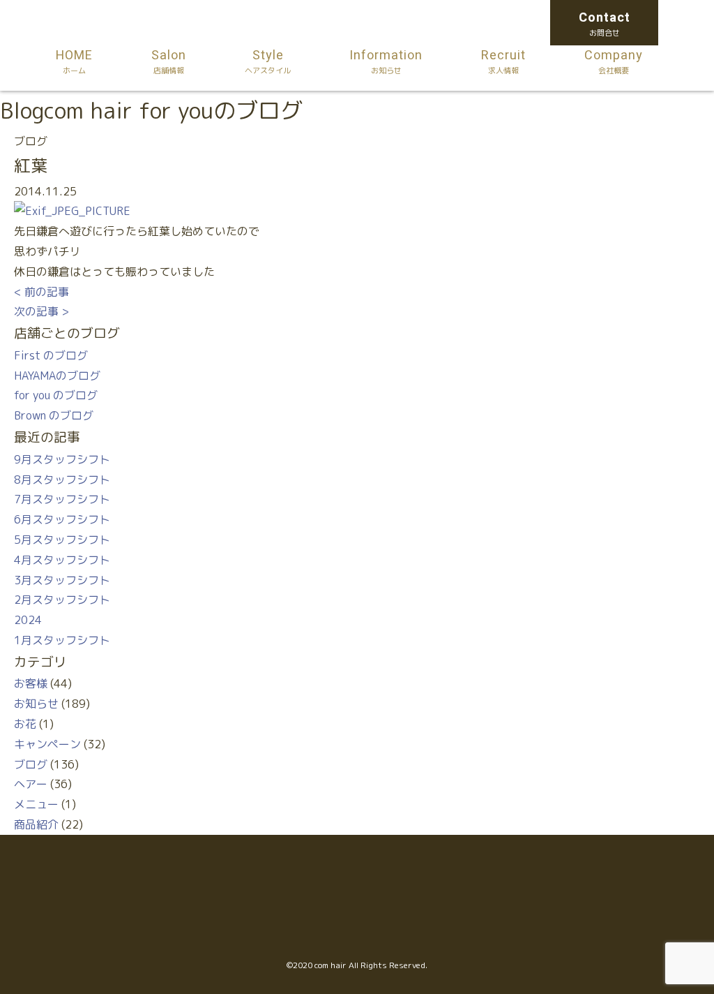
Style (268, 61)
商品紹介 (36, 824)
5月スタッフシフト (62, 539)
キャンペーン (47, 744)
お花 (25, 724)
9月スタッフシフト (62, 459)
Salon (168, 61)
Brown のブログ (53, 415)
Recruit (503, 61)
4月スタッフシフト (62, 560)
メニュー (36, 804)
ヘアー (30, 784)
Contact (604, 23)
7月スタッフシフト (62, 499)
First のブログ (51, 355)
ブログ (30, 764)
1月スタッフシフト (62, 640)
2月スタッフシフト (62, 599)
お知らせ (36, 703)
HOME (74, 61)
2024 (28, 620)
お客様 (30, 683)
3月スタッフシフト (62, 580)
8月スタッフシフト (62, 479)
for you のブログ (56, 395)
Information (386, 61)
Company (613, 61)
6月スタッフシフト (62, 519)
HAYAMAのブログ (57, 375)
